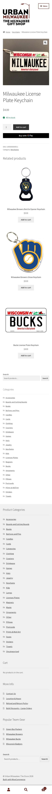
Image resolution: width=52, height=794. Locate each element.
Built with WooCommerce (14, 779)
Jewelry (9, 445)
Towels (8, 496)
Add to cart (21, 127)
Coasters (9, 428)
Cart (40, 787)
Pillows (8, 479)
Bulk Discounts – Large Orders (19, 708)
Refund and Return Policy (17, 703)
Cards (8, 419)
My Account (8, 789)
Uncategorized (12, 651)
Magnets (9, 462)
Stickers (9, 492)
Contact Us (11, 693)
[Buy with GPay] (26, 135)
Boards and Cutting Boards (16, 402)
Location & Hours (13, 698)
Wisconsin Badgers (14, 744)
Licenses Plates (12, 457)
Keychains (16, 32)
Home (8, 32)
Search (6, 374)
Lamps (9, 592)
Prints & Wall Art (12, 488)
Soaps (8, 637)
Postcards (10, 483)
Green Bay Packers (14, 729)
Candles (9, 415)
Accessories (10, 398)
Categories (11, 548)
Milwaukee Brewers (14, 734)
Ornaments (10, 470)
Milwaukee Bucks (13, 739)
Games (8, 436)
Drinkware (10, 432)
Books (8, 406)
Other (8, 475)
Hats (7, 440)
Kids (7, 453)
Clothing (9, 423)
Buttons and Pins (12, 410)
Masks (8, 466)
